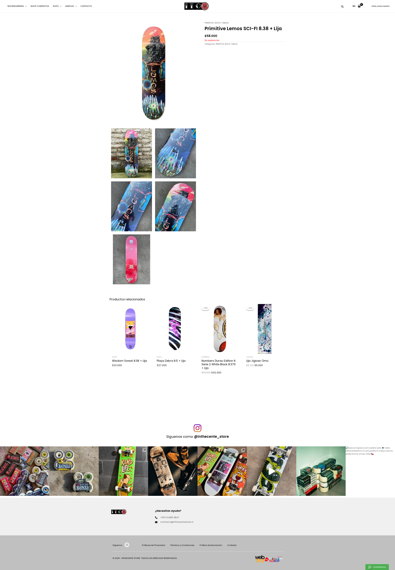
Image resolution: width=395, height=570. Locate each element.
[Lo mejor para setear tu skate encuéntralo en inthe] (24, 471)
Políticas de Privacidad (153, 545)
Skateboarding (15, 6)
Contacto (86, 6)
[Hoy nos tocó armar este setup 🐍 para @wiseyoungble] (271, 471)
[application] (25, 6)
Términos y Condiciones (182, 545)
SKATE (218, 22)
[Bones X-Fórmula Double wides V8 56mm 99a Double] (74, 471)
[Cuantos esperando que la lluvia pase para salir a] (173, 471)
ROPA (56, 6)
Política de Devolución (211, 545)
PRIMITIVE (209, 22)
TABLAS (225, 22)
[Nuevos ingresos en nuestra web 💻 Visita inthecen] (370, 471)
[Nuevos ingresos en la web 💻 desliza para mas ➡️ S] (222, 471)
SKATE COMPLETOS (40, 6)
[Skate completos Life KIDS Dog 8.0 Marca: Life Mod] (123, 471)
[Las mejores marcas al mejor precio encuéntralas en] (321, 471)
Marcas (69, 6)
